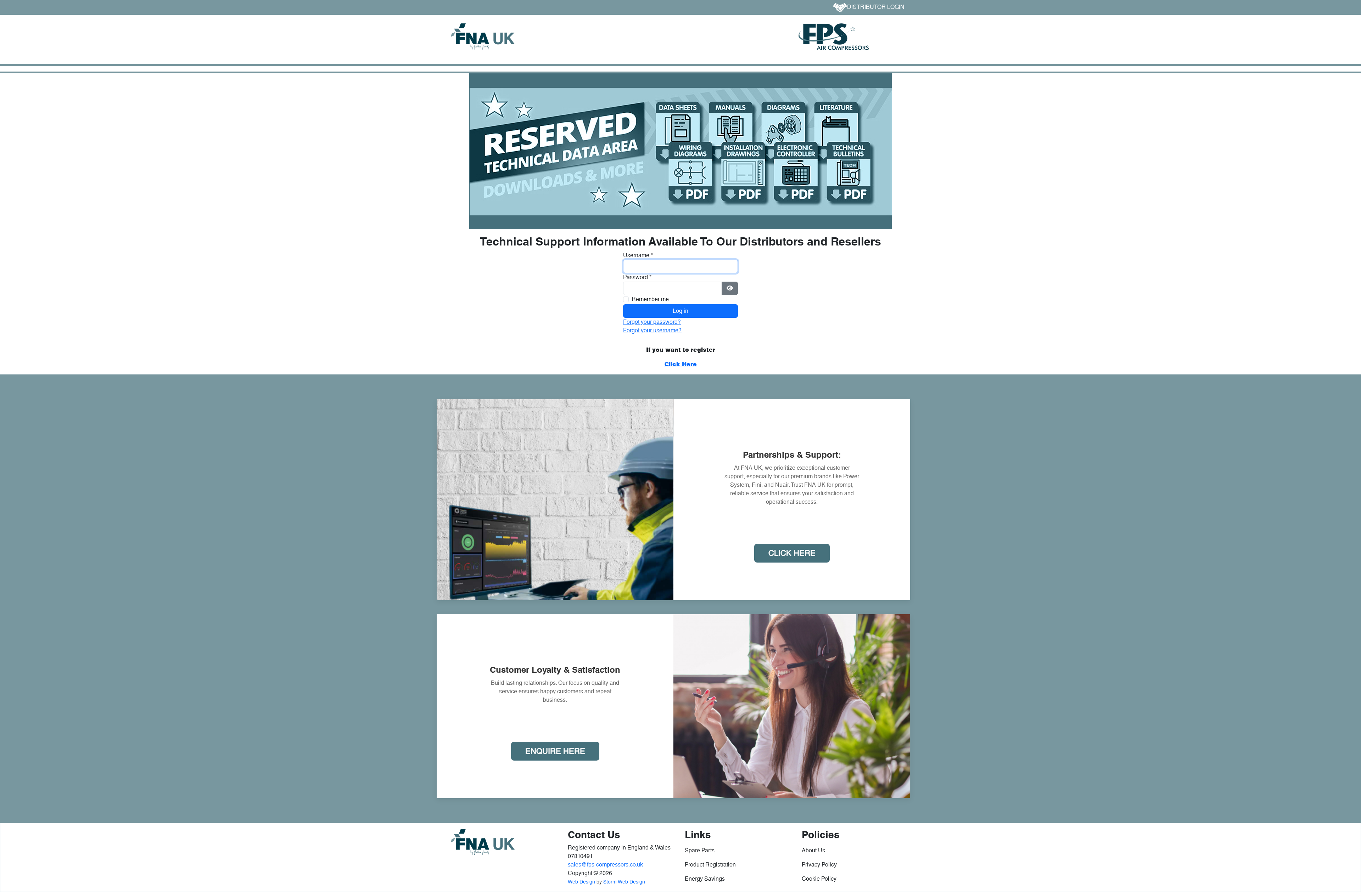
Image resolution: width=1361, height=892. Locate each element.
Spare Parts (700, 850)
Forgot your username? (652, 330)
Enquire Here (555, 751)
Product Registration (710, 864)
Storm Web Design (624, 882)
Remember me (650, 299)
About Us (813, 850)
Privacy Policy (819, 864)
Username (638, 255)
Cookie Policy (819, 878)
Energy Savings (705, 878)
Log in (680, 310)
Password (637, 277)
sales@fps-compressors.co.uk (605, 864)
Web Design (581, 882)
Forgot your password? (652, 321)
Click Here (792, 553)
